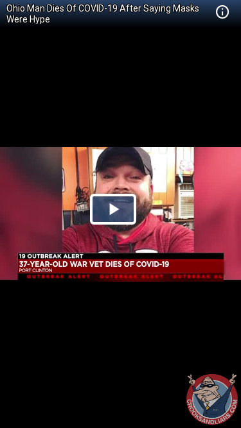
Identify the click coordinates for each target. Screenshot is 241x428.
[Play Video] (113, 209)
